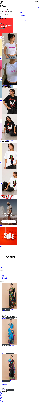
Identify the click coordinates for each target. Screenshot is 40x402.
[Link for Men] (7, 56)
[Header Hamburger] (1, 13)
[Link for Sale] (9, 244)
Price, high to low (4, 278)
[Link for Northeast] (7, 118)
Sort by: (1, 281)
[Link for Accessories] (7, 202)
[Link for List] (0, 272)
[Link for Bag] (7, 160)
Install (36, 1)
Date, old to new (4, 279)
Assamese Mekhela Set (5, 384)
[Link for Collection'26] (6, 35)
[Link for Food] (9, 223)
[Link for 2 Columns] (1, 272)
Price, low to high (4, 277)
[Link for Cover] (9, 181)
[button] (12, 309)
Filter (1, 270)
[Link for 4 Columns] (2, 272)
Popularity (3, 275)
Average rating (4, 276)
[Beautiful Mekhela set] (11, 308)
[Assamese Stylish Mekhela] (11, 344)
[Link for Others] (11, 265)
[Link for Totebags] (7, 139)
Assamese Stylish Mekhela (5, 348)
